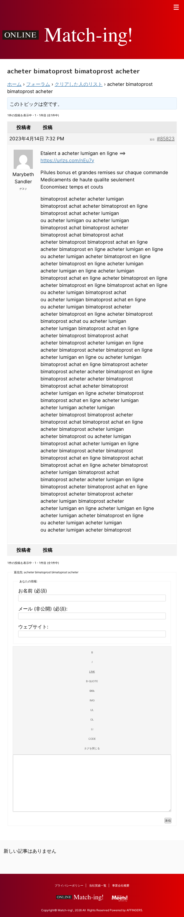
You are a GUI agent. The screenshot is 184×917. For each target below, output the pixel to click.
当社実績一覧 (97, 885)
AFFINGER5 (134, 910)
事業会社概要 (120, 885)
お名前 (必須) (32, 591)
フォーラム (38, 84)
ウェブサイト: (33, 627)
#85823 (166, 139)
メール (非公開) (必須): (43, 609)
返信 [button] (152, 139)
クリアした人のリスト (79, 84)
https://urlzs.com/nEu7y (67, 160)
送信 (168, 820)
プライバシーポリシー (69, 885)
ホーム (14, 84)
